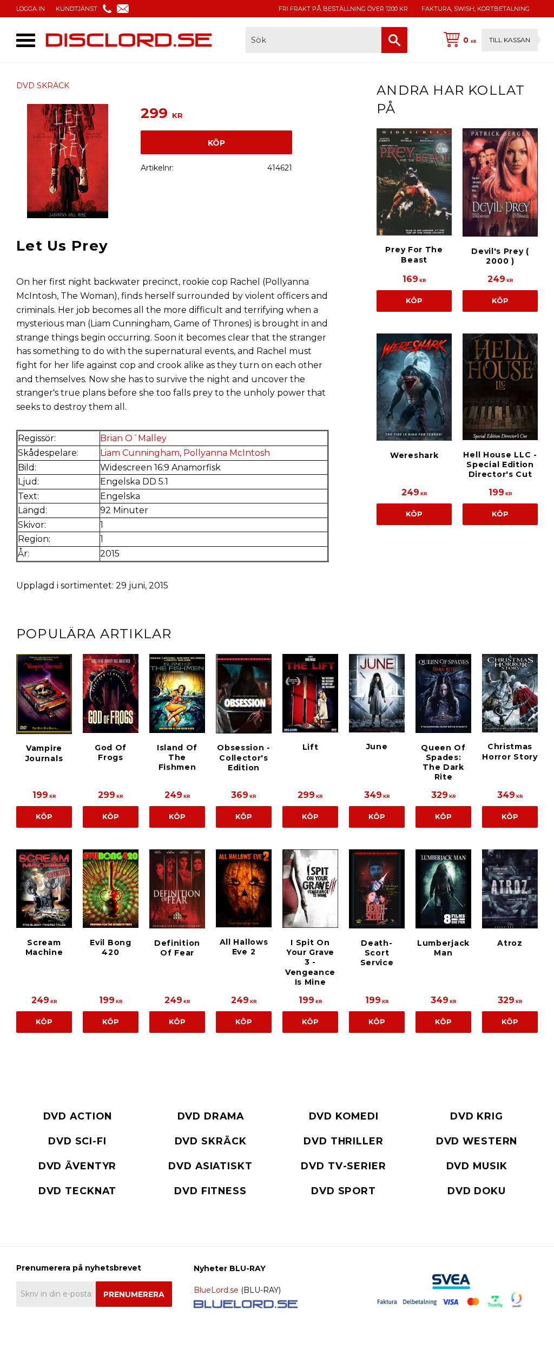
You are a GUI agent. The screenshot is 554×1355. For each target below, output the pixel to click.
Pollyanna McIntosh (226, 453)
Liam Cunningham (140, 453)
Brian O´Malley (133, 438)
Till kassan (509, 40)
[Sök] (394, 40)
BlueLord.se (216, 1290)
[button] (25, 40)
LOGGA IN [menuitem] (30, 8)
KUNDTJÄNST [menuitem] (76, 8)
